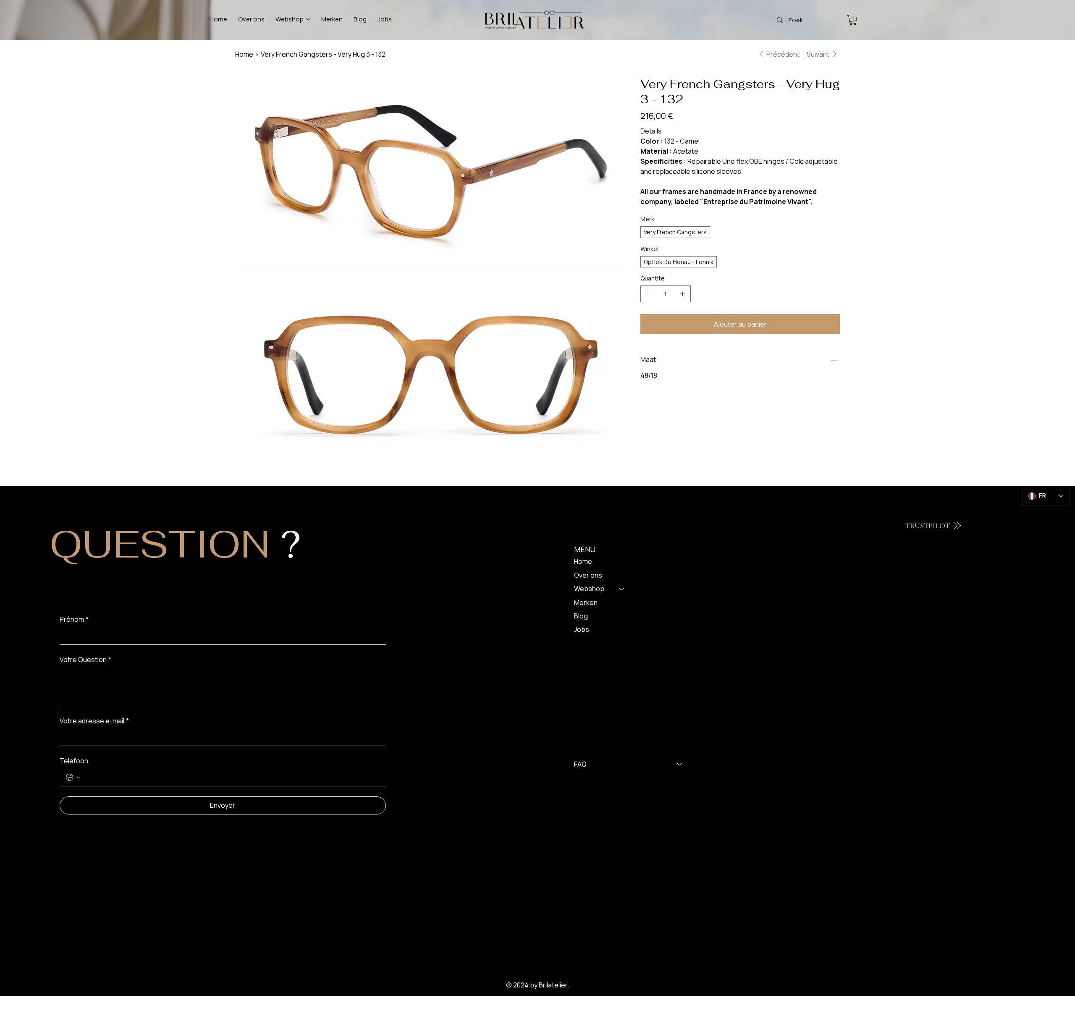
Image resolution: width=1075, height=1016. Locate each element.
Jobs (581, 629)
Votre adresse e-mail (94, 720)
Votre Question (85, 659)
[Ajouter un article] (682, 293)
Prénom (74, 619)
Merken (586, 602)
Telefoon (74, 760)
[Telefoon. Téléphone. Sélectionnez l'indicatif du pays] (73, 777)
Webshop (589, 588)
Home (583, 561)
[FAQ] (679, 764)
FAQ (580, 764)
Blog (581, 616)
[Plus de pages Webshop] (308, 19)
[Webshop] (621, 588)
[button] (853, 20)
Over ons (588, 575)
